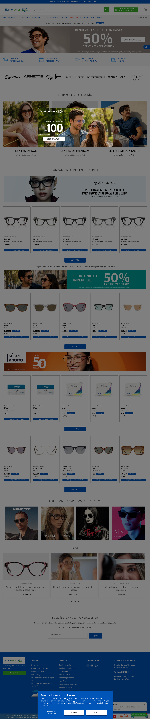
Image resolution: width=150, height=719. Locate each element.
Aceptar (74, 712)
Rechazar (96, 712)
